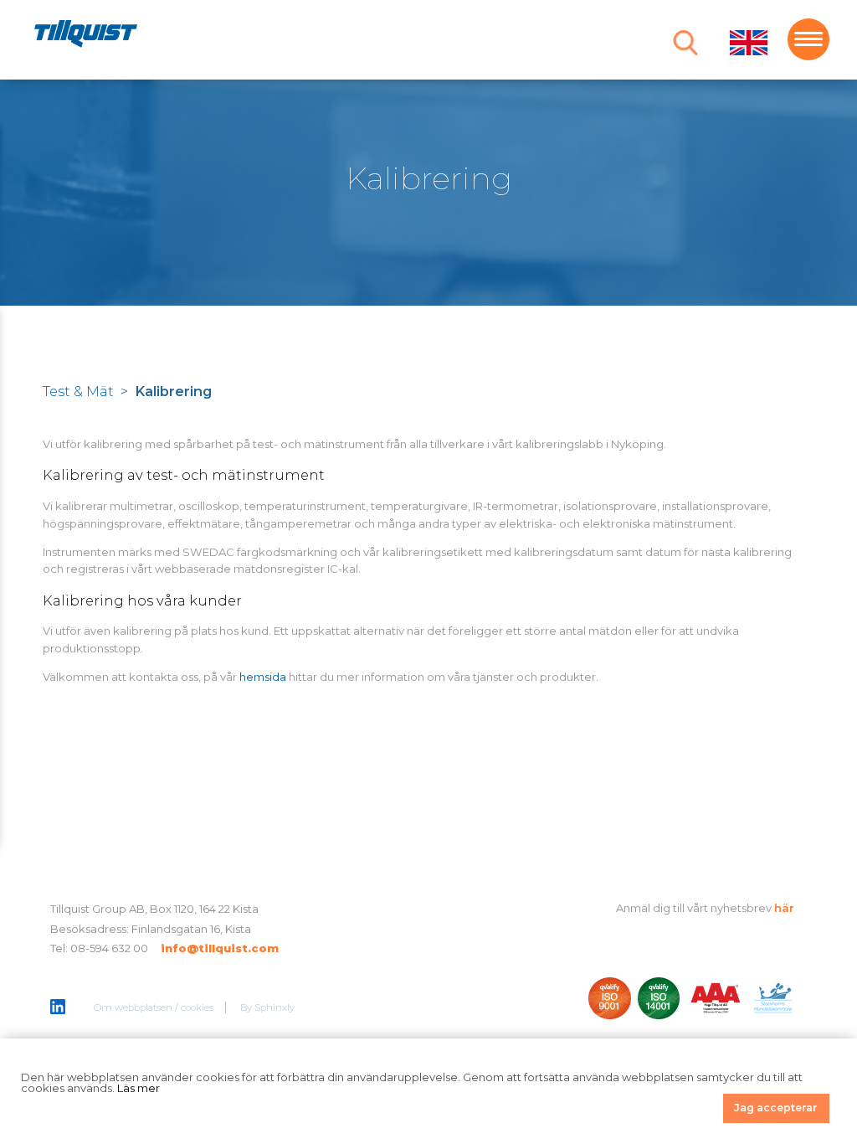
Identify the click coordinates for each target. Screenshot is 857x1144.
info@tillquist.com (220, 948)
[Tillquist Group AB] (85, 36)
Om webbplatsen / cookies (153, 1007)
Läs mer (138, 1088)
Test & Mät (78, 391)
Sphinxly (274, 1007)
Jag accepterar (776, 1107)
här (784, 908)
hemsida (262, 676)
